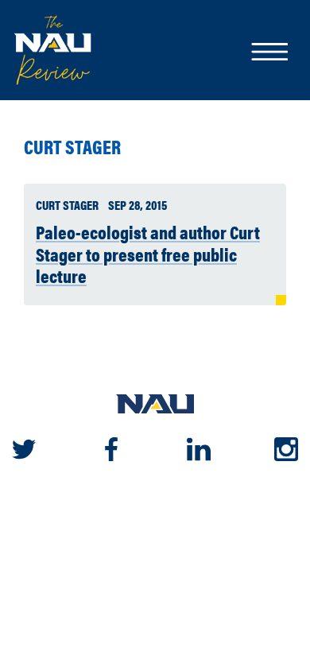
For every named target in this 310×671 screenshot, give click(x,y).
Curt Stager (72, 146)
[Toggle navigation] (268, 53)
